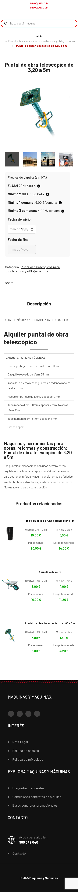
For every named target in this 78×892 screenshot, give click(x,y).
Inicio (39, 36)
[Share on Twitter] (23, 283)
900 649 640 (28, 842)
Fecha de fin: (18, 239)
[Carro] (72, 6)
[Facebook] (11, 713)
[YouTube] (28, 713)
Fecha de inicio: (20, 219)
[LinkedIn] (37, 713)
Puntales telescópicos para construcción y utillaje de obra (41, 41)
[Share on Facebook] (17, 283)
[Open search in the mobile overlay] (39, 23)
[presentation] (4, 115)
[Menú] (7, 5)
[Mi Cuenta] (66, 6)
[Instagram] (19, 713)
